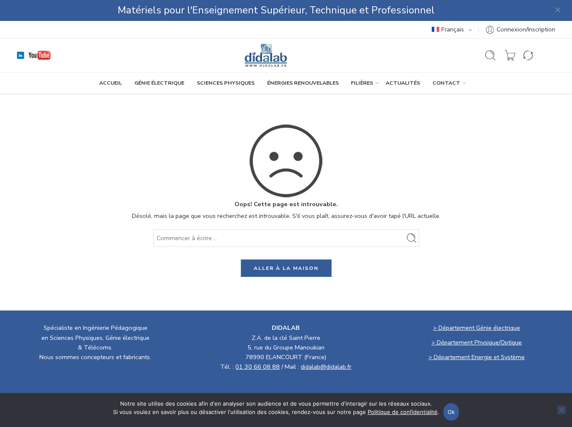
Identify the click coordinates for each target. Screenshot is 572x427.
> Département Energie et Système (476, 357)
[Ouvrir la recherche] (490, 55)
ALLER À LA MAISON (286, 268)
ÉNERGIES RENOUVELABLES (303, 82)
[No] (561, 410)
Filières (362, 82)
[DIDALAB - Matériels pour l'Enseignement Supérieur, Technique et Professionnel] (266, 55)
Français (452, 29)
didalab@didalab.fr (326, 366)
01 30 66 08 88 (257, 366)
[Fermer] (558, 10)
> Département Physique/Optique (476, 342)
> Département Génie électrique (476, 327)
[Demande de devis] (510, 55)
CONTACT (446, 82)
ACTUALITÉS (403, 82)
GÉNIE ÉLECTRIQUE (159, 82)
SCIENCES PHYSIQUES (226, 82)
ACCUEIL (110, 82)
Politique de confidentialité (403, 412)
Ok (451, 412)
